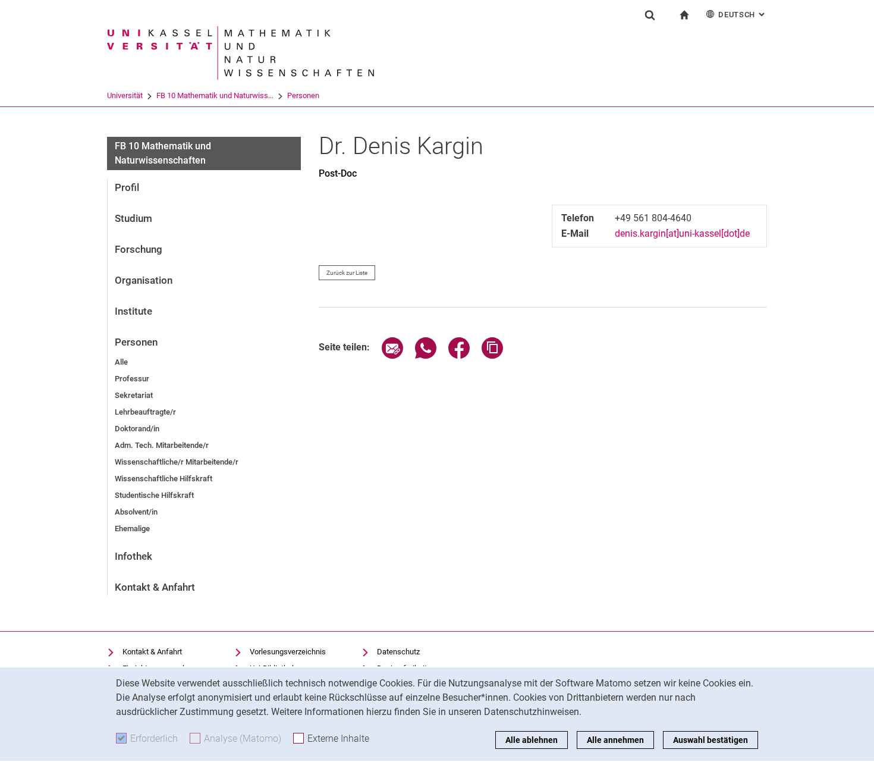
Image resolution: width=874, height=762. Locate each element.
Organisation (143, 280)
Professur (132, 378)
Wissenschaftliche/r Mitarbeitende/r (176, 461)
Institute (133, 311)
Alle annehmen (615, 740)
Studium (133, 218)
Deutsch (742, 14)
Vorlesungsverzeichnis (288, 651)
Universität (125, 95)
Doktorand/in (137, 428)
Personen (303, 95)
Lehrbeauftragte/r (145, 411)
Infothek (133, 556)
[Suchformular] (650, 15)
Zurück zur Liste (346, 272)
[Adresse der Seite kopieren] (492, 355)
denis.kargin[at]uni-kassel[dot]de (682, 233)
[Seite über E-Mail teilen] (392, 355)
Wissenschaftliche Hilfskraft (163, 478)
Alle (121, 362)
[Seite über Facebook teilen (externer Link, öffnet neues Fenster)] (459, 355)
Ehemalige (132, 528)
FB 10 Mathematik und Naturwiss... (214, 95)
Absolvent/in (136, 511)
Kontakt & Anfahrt (155, 587)
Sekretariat (134, 395)
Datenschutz (398, 651)
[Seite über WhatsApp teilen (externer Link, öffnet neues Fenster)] (425, 355)
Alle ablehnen (531, 740)
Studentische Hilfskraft (154, 495)
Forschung (138, 249)
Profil (127, 187)
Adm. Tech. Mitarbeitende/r (162, 445)
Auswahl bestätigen (710, 740)
